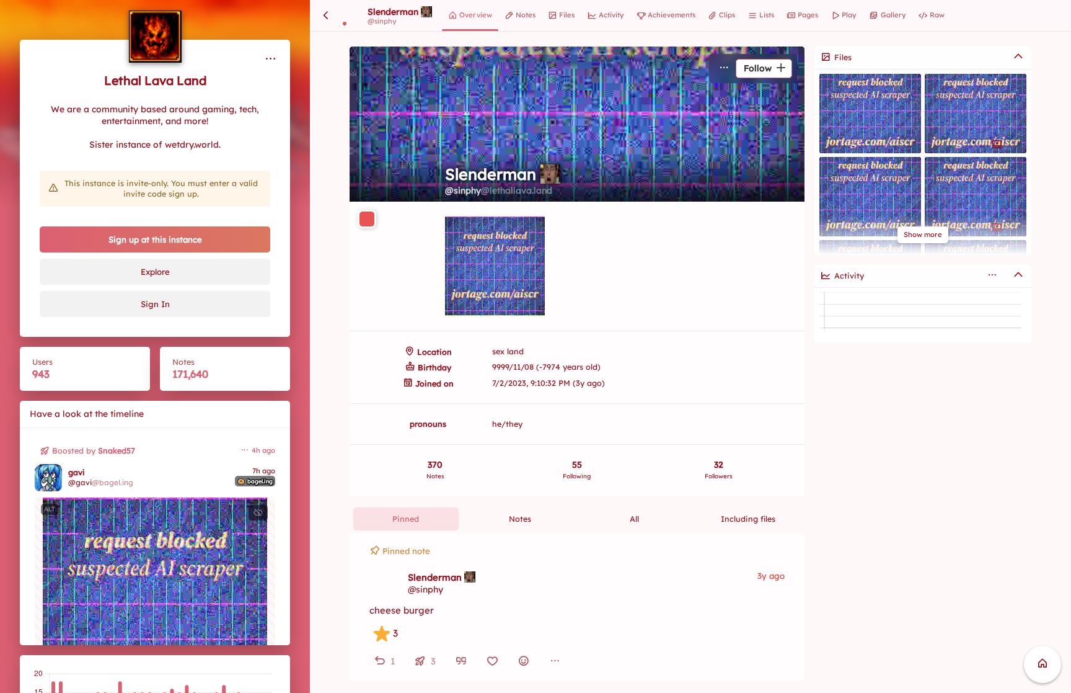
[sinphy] (384, 583)
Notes (520, 519)
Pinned (405, 519)
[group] (577, 661)
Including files (748, 519)
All (634, 519)
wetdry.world (192, 144)
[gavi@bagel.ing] (48, 477)
